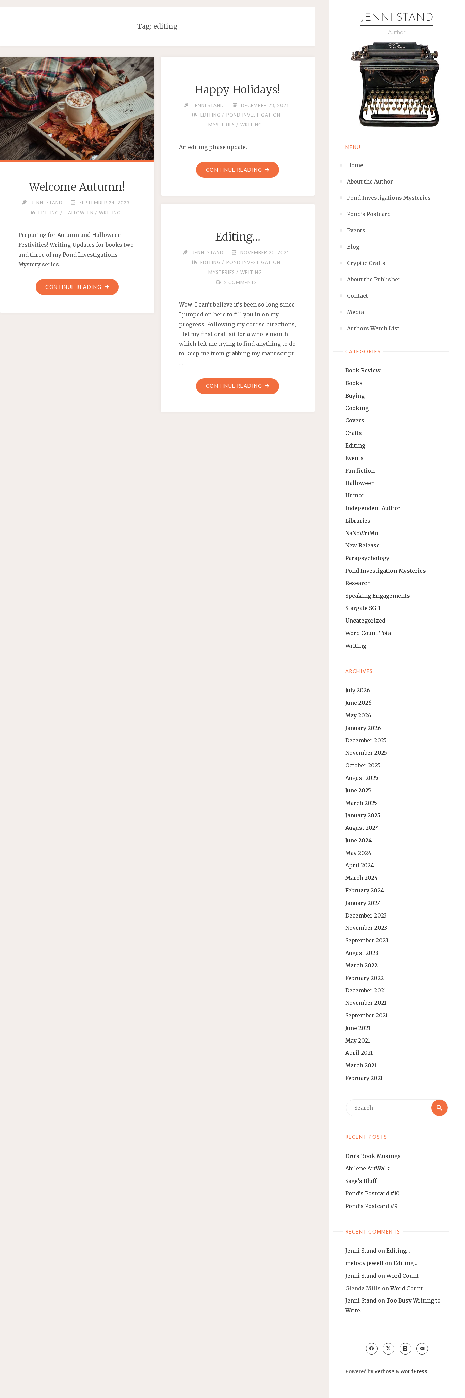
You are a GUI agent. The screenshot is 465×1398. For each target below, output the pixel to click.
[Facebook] (372, 1349)
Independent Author (373, 508)
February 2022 (364, 978)
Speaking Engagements (377, 595)
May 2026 (358, 715)
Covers (354, 420)
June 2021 (357, 1028)
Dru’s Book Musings (373, 1156)
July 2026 (357, 690)
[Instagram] (405, 1349)
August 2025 (361, 777)
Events (354, 458)
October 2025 (363, 765)
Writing (355, 645)
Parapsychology (367, 558)
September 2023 (366, 940)
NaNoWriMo (361, 533)
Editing (355, 445)
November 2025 (366, 752)
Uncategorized (365, 620)
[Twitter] (388, 1349)
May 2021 (357, 1040)
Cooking (357, 408)
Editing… (398, 1250)
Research (358, 583)
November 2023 (366, 927)
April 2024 (359, 865)
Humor (355, 495)
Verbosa (384, 1371)
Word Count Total (369, 633)
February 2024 (364, 890)
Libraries (357, 520)
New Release (362, 545)
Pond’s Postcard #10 (372, 1193)
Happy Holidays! (237, 90)
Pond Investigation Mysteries (385, 570)
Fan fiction (360, 470)
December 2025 (366, 740)
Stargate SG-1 (363, 608)
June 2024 (358, 840)
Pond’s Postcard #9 (371, 1206)
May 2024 (358, 853)
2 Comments (240, 282)
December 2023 (366, 915)
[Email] (422, 1349)
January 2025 (362, 815)
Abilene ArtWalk (367, 1168)
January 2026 (363, 727)
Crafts (353, 433)
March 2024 (361, 877)
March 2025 (361, 803)
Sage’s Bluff (361, 1180)
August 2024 (362, 827)
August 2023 (361, 952)
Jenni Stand (396, 18)
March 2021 (360, 1065)
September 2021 (366, 1015)
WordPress (413, 1371)
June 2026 (358, 702)
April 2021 (359, 1052)
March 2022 (361, 965)
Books (354, 383)
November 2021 (365, 1002)
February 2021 (364, 1077)
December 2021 (365, 990)
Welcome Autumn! (77, 187)
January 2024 (363, 902)
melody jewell (364, 1263)
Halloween (360, 482)
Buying (355, 395)
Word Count (402, 1275)
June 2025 (358, 790)
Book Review (363, 370)
